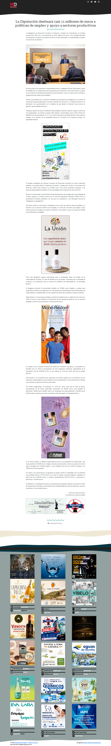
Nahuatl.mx (97, 742)
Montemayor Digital (20, 742)
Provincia (59, 523)
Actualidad (52, 523)
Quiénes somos (33, 742)
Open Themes (88, 742)
